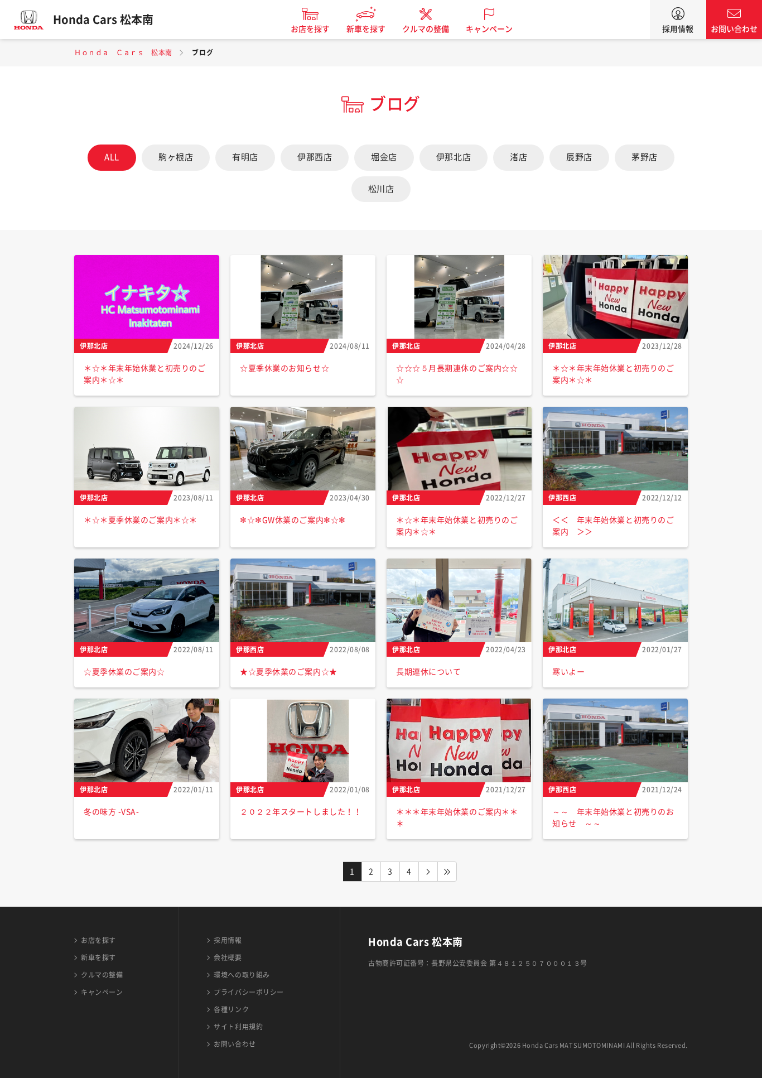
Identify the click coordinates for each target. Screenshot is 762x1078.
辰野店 (579, 157)
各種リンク (231, 1009)
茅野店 (644, 157)
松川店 (381, 189)
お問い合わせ (734, 29)
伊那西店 (314, 157)
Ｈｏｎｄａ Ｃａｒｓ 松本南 (123, 52)
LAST (447, 872)
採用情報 (677, 29)
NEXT (428, 872)
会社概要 (228, 957)
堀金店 (384, 157)
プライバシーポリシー (249, 992)
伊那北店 (453, 157)
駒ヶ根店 (175, 157)
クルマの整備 (425, 29)
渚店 (518, 157)
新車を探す (365, 29)
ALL (111, 157)
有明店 (245, 157)
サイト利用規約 (238, 1026)
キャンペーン (489, 29)
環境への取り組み (241, 974)
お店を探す (310, 29)
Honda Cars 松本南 (103, 19)
